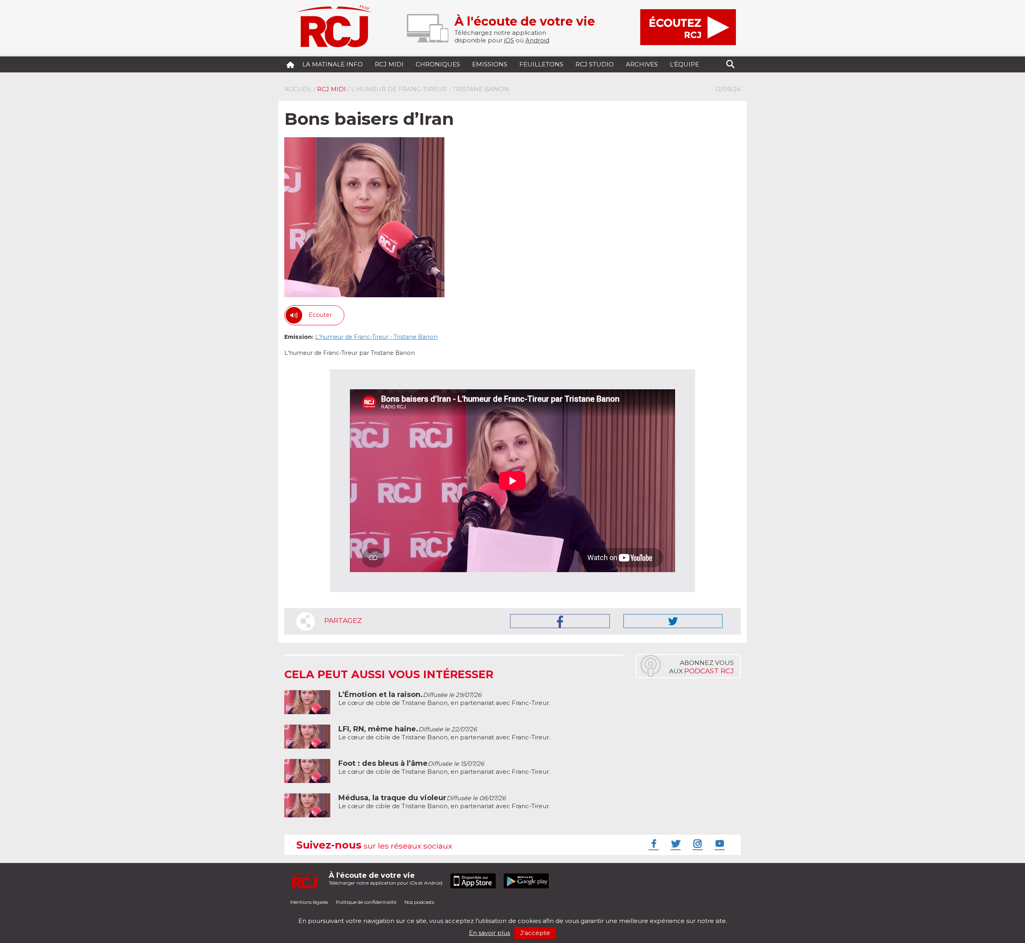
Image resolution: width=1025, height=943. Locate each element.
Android (537, 40)
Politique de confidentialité (366, 902)
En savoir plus (489, 933)
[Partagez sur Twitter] (673, 621)
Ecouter (320, 314)
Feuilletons (541, 64)
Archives (642, 64)
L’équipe (684, 64)
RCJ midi (389, 64)
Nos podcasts (419, 902)
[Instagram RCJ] (697, 843)
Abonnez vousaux (701, 667)
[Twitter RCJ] (675, 843)
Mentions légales (309, 902)
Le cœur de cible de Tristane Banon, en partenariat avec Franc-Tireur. (444, 699)
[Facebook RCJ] (653, 843)
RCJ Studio (594, 64)
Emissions (489, 64)
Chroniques (438, 64)
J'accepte (535, 933)
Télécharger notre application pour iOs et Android (385, 878)
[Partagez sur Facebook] (560, 621)
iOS (509, 40)
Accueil (298, 89)
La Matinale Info (332, 64)
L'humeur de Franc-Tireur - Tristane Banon (376, 336)
